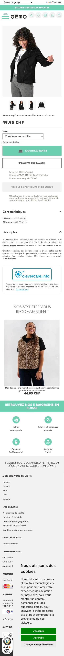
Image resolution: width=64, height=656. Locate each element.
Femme (6, 481)
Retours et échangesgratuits (48, 428)
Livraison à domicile (12, 517)
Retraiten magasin (16, 428)
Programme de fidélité (13, 512)
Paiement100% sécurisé (16, 450)
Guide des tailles (10, 142)
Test (21, 142)
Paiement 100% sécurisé (21, 172)
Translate (56, 2)
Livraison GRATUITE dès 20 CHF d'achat (28, 175)
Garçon (6, 499)
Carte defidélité (48, 450)
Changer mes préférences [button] (38, 644)
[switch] (7, 651)
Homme (6, 486)
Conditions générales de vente (17, 530)
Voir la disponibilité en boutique (32, 187)
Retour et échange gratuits (15, 521)
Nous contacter (10, 543)
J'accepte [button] (38, 630)
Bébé (4, 490)
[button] (32, 212)
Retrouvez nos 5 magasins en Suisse (32, 406)
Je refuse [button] (38, 637)
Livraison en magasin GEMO (23, 178)
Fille (4, 494)
